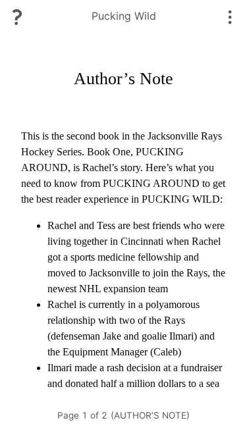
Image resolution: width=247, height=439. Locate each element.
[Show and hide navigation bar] (230, 17)
